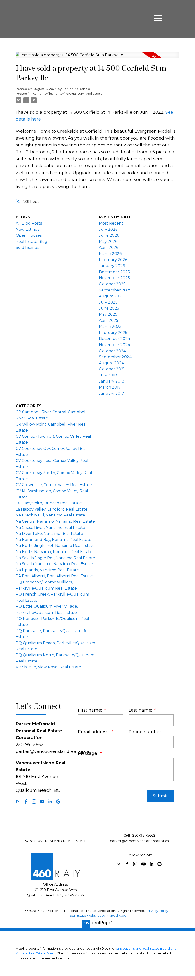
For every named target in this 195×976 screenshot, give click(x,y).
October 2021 (112, 369)
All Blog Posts (29, 223)
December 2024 (114, 338)
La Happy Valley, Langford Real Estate (52, 509)
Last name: (141, 710)
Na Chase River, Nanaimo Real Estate (50, 527)
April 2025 (108, 320)
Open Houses (29, 235)
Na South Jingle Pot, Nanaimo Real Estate (55, 558)
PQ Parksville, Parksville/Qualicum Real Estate (67, 93)
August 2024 (111, 363)
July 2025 (108, 302)
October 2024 (112, 351)
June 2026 (109, 235)
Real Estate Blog (31, 241)
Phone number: (145, 731)
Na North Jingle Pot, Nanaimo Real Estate (55, 545)
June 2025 (109, 308)
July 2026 (108, 229)
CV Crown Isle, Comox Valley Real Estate (54, 485)
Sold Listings (27, 247)
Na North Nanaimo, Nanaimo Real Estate (54, 551)
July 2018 (108, 375)
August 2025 (111, 296)
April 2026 (108, 247)
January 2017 (111, 393)
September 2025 (115, 290)
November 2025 (114, 278)
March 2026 (110, 253)
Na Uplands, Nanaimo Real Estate (47, 570)
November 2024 (114, 345)
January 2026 (112, 265)
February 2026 (113, 260)
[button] (18, 801)
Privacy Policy (157, 911)
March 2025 (110, 326)
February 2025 (113, 332)
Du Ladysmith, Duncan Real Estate (49, 503)
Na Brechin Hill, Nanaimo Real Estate (50, 515)
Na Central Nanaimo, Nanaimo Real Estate (55, 521)
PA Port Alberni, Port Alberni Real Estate (54, 576)
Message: (88, 753)
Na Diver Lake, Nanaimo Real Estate (49, 533)
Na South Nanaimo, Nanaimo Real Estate (54, 564)
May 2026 (108, 241)
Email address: (94, 731)
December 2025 (114, 272)
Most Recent (111, 223)
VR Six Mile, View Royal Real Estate (48, 667)
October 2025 (112, 284)
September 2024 (115, 357)
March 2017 (110, 387)
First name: (90, 710)
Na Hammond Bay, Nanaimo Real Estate (53, 539)
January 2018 (111, 381)
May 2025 (108, 314)
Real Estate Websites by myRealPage (97, 915)
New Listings (27, 229)
